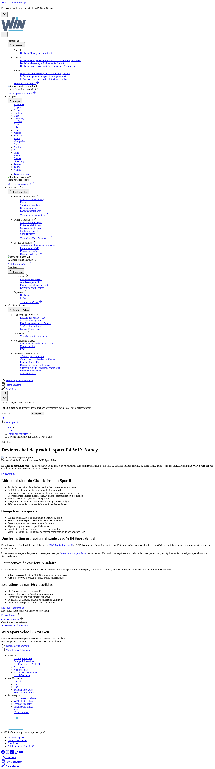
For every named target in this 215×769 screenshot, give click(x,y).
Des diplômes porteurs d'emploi (35, 323)
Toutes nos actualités (18, 433)
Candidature (12, 389)
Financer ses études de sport (34, 285)
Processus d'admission (31, 279)
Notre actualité (27, 346)
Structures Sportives (30, 205)
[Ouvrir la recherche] (4, 393)
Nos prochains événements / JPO (36, 343)
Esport (23, 202)
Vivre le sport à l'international (34, 336)
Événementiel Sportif (30, 225)
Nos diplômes (21, 669)
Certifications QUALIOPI (27, 664)
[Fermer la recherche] (4, 398)
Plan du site (13, 743)
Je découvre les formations (14, 625)
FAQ (22, 349)
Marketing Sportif (29, 231)
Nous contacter (21, 712)
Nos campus (20, 667)
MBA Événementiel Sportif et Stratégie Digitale (44, 79)
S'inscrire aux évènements (18, 650)
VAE (16, 709)
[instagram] (8, 753)
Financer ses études (23, 706)
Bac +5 (17, 686)
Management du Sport (31, 228)
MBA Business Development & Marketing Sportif (45, 73)
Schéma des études (23, 689)
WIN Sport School (23, 658)
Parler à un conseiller (30, 370)
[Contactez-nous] (3, 418)
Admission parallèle (30, 282)
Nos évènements (22, 675)
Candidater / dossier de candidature (37, 359)
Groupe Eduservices (30, 329)
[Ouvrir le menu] (4, 34)
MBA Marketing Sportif (61, 545)
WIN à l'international (24, 701)
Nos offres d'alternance (25, 672)
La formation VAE (29, 248)
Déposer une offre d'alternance (35, 365)
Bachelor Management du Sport (36, 53)
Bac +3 (17, 684)
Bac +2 (17, 681)
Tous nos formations (24, 692)
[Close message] (4, 14)
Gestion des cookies (17, 740)
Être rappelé (12, 422)
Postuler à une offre (30, 362)
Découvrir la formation (12, 607)
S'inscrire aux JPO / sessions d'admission (40, 367)
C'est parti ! (37, 413)
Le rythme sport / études (32, 288)
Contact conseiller (10, 619)
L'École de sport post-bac (32, 317)
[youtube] (21, 753)
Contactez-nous (28, 373)
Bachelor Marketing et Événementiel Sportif (42, 63)
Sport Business (27, 233)
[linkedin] (12, 753)
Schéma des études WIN (32, 326)
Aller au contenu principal (14, 2)
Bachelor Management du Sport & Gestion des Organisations (50, 60)
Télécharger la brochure (32, 356)
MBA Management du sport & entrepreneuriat (43, 76)
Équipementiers (28, 208)
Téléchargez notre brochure (19, 380)
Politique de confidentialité (21, 746)
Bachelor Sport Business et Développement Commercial (48, 66)
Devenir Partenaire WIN (32, 254)
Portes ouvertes (13, 384)
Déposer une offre (29, 251)
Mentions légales (16, 737)
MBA (23, 298)
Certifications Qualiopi (31, 320)
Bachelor (24, 295)
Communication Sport (31, 222)
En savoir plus (8, 474)
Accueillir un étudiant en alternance (37, 245)
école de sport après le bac (74, 553)
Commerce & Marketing (32, 199)
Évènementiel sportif (30, 210)
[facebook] (3, 753)
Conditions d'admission (25, 698)
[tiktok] (16, 753)
